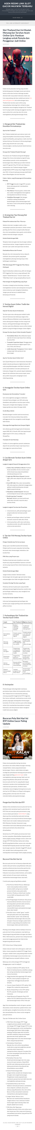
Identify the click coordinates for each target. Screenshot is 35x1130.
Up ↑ (18, 1126)
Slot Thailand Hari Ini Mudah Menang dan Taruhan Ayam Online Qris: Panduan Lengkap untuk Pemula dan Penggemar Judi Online (17, 35)
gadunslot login (18, 775)
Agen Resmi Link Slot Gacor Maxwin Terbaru (17, 5)
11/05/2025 (6, 727)
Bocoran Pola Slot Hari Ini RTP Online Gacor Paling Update (15, 721)
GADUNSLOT (22, 814)
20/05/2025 (6, 44)
